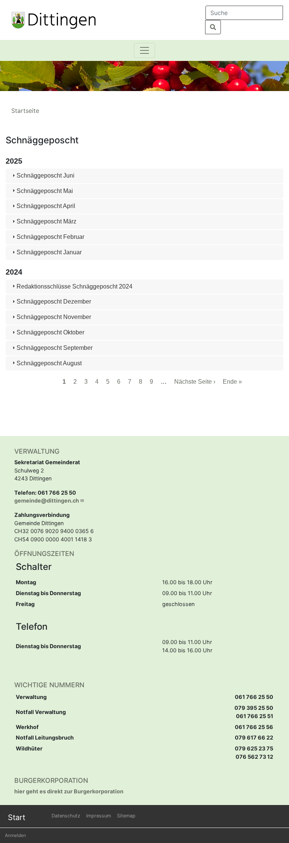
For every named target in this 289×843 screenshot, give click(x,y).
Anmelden (15, 835)
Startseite (25, 110)
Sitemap (126, 816)
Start (16, 817)
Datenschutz (66, 816)
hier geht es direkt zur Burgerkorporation (68, 791)
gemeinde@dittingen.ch (46, 500)
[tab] (144, 176)
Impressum (98, 816)
